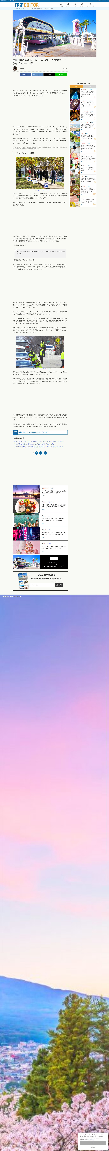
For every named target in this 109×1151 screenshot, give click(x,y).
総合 (89, 86)
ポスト (50, 74)
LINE (61, 74)
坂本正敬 (22, 68)
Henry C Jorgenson (39, 368)
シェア (23, 74)
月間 (76, 86)
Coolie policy (91, 1139)
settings (93, 1147)
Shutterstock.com (45, 190)
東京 (50, 543)
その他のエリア (52, 502)
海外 (50, 515)
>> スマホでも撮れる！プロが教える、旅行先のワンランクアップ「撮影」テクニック (38, 446)
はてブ (35, 74)
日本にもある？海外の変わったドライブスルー (33, 432)
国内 (52, 488)
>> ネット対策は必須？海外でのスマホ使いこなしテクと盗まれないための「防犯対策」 (39, 441)
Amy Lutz (39, 190)
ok (92, 1143)
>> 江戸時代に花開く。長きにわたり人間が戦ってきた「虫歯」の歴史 (34, 444)
